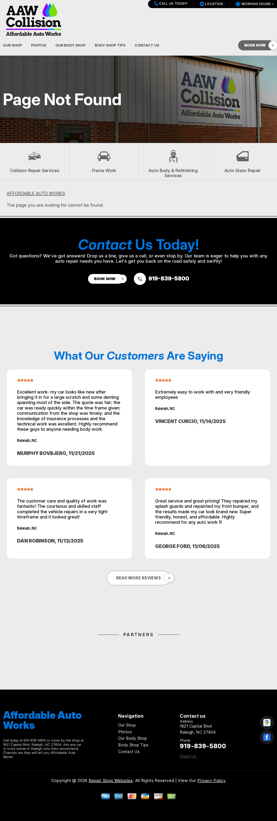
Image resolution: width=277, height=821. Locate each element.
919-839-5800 (35, 740)
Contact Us (147, 45)
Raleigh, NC (27, 440)
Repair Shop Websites (111, 780)
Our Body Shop (71, 45)
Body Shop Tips (110, 45)
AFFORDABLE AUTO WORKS (36, 193)
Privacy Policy (211, 780)
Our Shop (12, 45)
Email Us (188, 756)
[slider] (25, 380)
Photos (38, 45)
